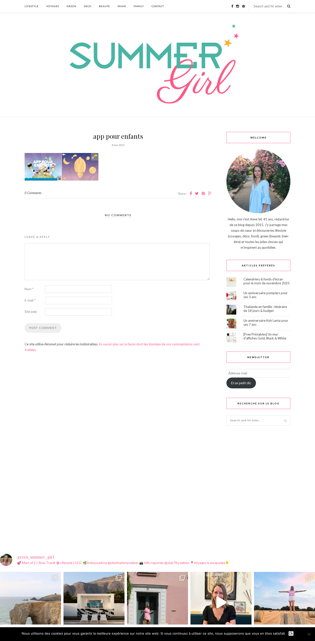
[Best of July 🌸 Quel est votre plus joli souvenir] (284, 602)
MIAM (122, 6)
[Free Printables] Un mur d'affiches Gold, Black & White (264, 336)
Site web (31, 312)
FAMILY (139, 6)
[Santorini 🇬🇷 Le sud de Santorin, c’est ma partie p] (94, 602)
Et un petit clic (241, 383)
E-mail (30, 300)
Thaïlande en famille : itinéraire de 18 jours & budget (265, 309)
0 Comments (33, 193)
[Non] (308, 634)
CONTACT (158, 6)
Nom (29, 289)
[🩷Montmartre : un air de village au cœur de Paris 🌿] (157, 602)
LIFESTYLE (32, 6)
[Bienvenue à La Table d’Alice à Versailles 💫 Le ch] (221, 602)
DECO (87, 6)
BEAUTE (104, 6)
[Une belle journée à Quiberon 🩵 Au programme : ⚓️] (30, 602)
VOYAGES (52, 6)
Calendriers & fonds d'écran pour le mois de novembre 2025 (266, 281)
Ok (291, 633)
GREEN (71, 6)
